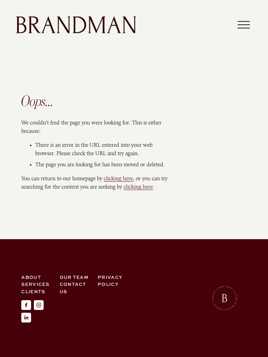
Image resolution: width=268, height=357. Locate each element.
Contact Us (73, 287)
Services (35, 284)
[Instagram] (39, 305)
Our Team (74, 277)
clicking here (118, 178)
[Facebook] (26, 305)
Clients (33, 291)
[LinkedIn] (26, 317)
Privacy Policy (110, 280)
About (31, 277)
